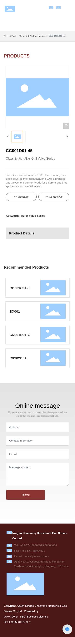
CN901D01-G (19, 335)
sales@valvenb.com (37, 556)
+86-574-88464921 (33, 550)
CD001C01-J (19, 288)
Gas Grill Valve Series (32, 36)
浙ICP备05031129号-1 (17, 621)
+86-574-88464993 (32, 545)
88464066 (51, 545)
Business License (37, 616)
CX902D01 (17, 358)
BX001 (14, 311)
